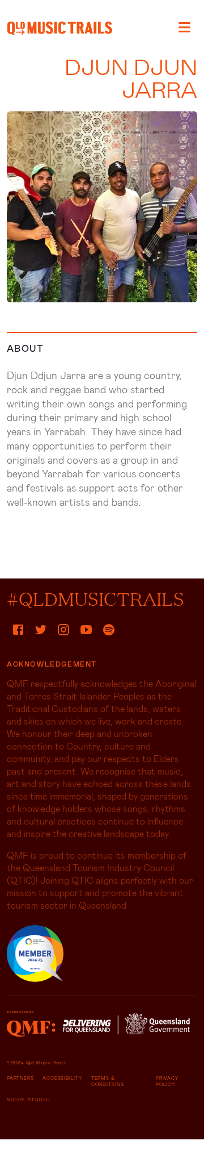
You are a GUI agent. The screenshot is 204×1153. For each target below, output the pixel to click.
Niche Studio (28, 1099)
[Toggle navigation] (184, 27)
